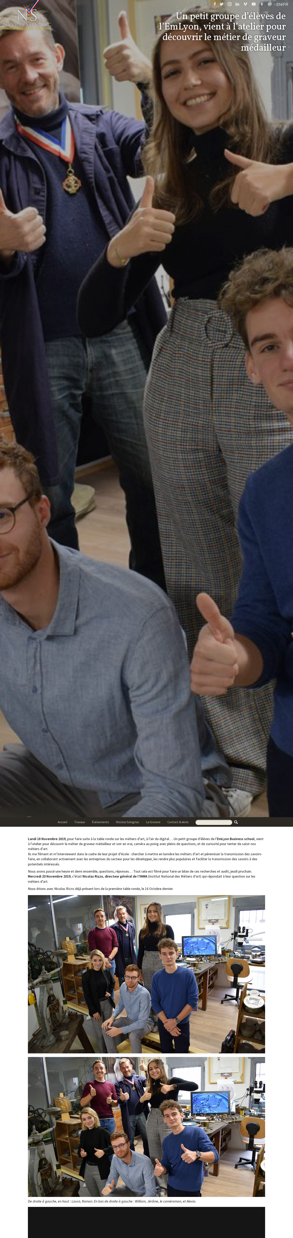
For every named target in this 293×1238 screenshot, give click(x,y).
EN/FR (282, 4)
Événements (100, 822)
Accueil (62, 822)
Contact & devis (178, 822)
